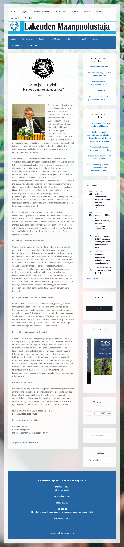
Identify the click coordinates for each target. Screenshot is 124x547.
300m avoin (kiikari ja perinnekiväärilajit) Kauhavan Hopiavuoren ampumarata (102, 222)
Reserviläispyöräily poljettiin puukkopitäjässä (99, 74)
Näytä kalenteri (92, 278)
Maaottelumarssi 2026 (99, 67)
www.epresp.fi (62, 502)
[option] (99, 356)
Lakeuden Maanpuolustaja (62, 27)
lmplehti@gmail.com (62, 496)
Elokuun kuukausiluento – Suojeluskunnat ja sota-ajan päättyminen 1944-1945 (102, 201)
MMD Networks (69, 533)
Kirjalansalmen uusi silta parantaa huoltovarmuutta (99, 98)
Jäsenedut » (99, 402)
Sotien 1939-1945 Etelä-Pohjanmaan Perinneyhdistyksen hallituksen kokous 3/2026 (103, 241)
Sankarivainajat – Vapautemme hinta (99, 83)
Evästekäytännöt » (62, 518)
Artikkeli (24, 443)
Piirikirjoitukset (33, 443)
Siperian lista (99, 91)
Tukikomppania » (99, 297)
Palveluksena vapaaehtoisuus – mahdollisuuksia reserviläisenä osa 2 (99, 168)
